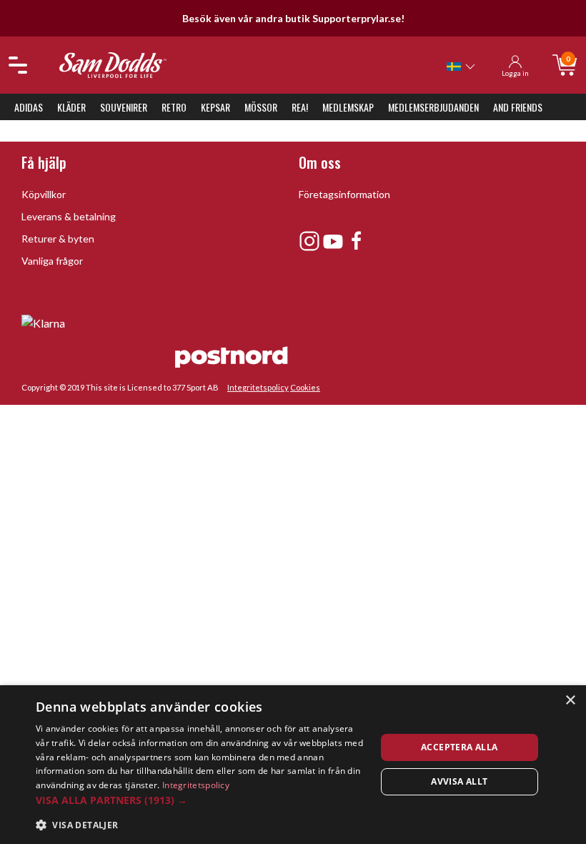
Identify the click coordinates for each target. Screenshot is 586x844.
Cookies (305, 387)
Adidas (28, 106)
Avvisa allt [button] (459, 781)
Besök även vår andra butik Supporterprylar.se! (293, 18)
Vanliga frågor (52, 261)
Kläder (71, 106)
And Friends (517, 106)
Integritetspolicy (258, 387)
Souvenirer (123, 106)
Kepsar (215, 106)
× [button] (570, 700)
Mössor (260, 106)
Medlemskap (348, 106)
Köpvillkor (43, 194)
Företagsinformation (344, 194)
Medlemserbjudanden (433, 106)
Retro (174, 106)
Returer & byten (57, 238)
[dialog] (293, 764)
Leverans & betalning (68, 216)
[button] (201, 800)
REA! (300, 106)
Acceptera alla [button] (459, 747)
